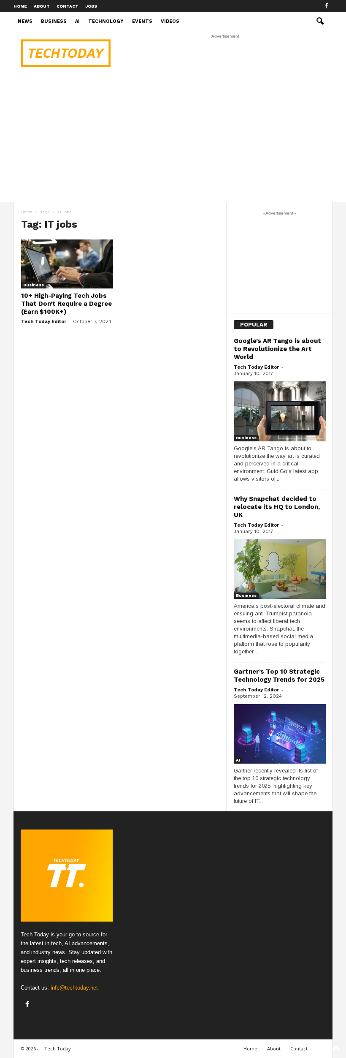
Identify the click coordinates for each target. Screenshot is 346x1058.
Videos (170, 21)
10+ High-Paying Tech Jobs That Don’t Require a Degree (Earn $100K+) (66, 303)
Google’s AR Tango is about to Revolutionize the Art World (277, 349)
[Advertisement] (225, 53)
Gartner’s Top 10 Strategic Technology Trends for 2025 (279, 675)
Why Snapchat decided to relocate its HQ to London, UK (277, 507)
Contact (67, 6)
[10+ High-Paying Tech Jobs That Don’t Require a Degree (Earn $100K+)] (67, 263)
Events (142, 21)
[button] (320, 21)
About (42, 6)
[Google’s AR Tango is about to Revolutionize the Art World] (280, 411)
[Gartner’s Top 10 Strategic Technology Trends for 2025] (280, 734)
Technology (106, 21)
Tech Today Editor (43, 321)
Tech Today (57, 1048)
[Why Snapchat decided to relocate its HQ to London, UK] (280, 569)
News (25, 21)
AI (77, 21)
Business (54, 21)
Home (20, 6)
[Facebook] (326, 6)
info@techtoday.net (74, 988)
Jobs (91, 6)
